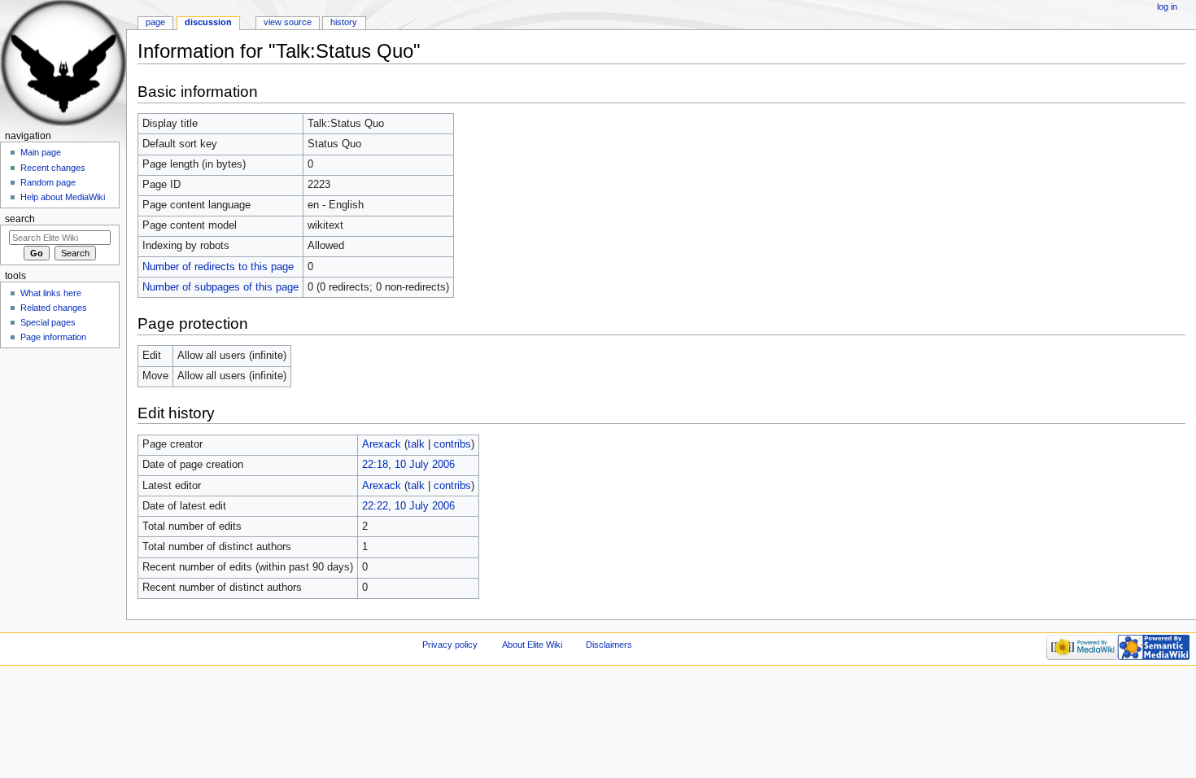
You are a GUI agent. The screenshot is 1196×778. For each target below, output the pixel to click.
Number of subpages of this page (220, 287)
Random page (48, 182)
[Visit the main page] (63, 63)
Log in (1167, 6)
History (343, 22)
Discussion (208, 22)
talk (416, 444)
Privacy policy (450, 644)
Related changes (53, 308)
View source (288, 22)
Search (20, 219)
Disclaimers (609, 644)
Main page (40, 152)
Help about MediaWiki (62, 197)
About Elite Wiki (532, 644)
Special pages (48, 322)
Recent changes (52, 168)
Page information (53, 337)
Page (155, 22)
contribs (452, 444)
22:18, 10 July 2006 (408, 464)
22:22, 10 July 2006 (408, 506)
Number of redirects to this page (218, 267)
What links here (50, 293)
